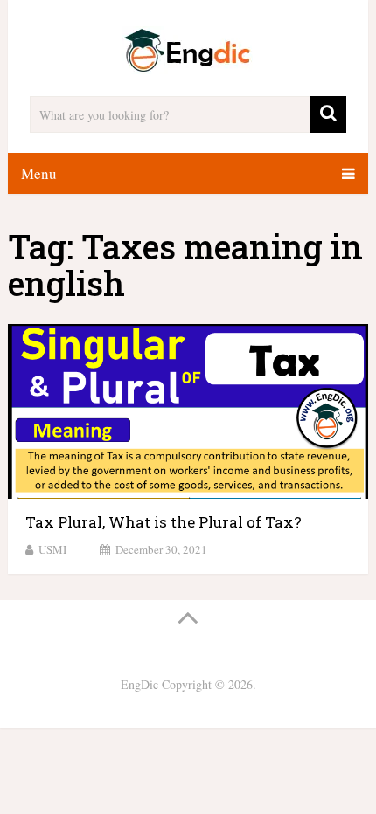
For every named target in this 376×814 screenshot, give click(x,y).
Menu (39, 173)
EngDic (139, 684)
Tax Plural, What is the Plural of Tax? (163, 522)
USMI (52, 549)
